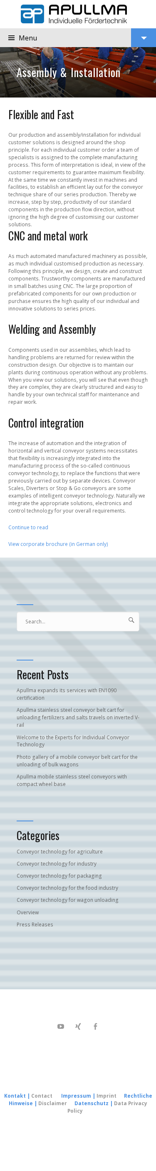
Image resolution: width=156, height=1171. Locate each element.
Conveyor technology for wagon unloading (68, 899)
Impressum (76, 1095)
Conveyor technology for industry (57, 863)
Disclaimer (52, 1103)
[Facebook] (95, 1026)
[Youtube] (60, 1026)
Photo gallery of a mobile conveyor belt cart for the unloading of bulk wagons (77, 760)
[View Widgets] (143, 37)
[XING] (78, 1026)
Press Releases (35, 924)
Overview (28, 912)
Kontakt (15, 1095)
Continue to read (28, 527)
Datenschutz (91, 1103)
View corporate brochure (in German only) (58, 544)
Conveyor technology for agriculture (60, 851)
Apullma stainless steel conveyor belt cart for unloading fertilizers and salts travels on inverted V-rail (78, 717)
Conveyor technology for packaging (59, 875)
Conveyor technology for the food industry (67, 887)
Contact (41, 1095)
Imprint (107, 1095)
